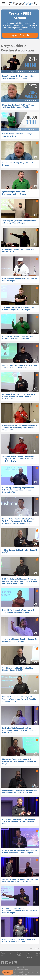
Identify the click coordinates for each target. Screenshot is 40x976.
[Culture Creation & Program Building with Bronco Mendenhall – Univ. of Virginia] (20, 838)
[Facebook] (2, 963)
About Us (3, 954)
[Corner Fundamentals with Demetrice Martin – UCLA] (20, 237)
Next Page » (34, 948)
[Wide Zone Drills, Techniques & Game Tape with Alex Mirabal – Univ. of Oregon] (20, 867)
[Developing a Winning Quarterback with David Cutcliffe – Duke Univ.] (20, 927)
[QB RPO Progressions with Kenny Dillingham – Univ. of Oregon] (20, 179)
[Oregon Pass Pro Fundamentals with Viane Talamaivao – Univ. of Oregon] (20, 353)
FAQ (11, 953)
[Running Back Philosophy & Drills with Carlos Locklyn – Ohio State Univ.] (20, 324)
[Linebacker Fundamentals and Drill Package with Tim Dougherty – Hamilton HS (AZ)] (20, 746)
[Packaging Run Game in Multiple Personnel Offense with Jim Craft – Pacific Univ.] (20, 778)
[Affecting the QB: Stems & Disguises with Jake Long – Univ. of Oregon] (20, 208)
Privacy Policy (19, 954)
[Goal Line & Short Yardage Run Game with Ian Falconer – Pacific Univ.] (20, 626)
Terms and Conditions (20, 969)
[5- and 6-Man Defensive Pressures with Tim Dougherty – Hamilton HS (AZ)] (20, 597)
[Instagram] (11, 963)
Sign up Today (18, 35)
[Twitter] (6, 963)
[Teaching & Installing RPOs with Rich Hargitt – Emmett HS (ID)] (20, 655)
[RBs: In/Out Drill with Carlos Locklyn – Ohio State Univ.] (20, 121)
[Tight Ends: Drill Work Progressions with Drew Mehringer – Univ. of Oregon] (20, 295)
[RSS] (15, 963)
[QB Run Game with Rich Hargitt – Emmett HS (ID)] (20, 537)
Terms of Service (29, 955)
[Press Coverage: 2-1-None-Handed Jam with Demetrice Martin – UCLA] (20, 63)
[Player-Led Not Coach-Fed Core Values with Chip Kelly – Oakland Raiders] (20, 92)
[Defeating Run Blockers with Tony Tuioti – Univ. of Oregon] (20, 266)
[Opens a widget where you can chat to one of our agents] (7, 972)
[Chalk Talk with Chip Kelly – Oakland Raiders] (20, 150)
